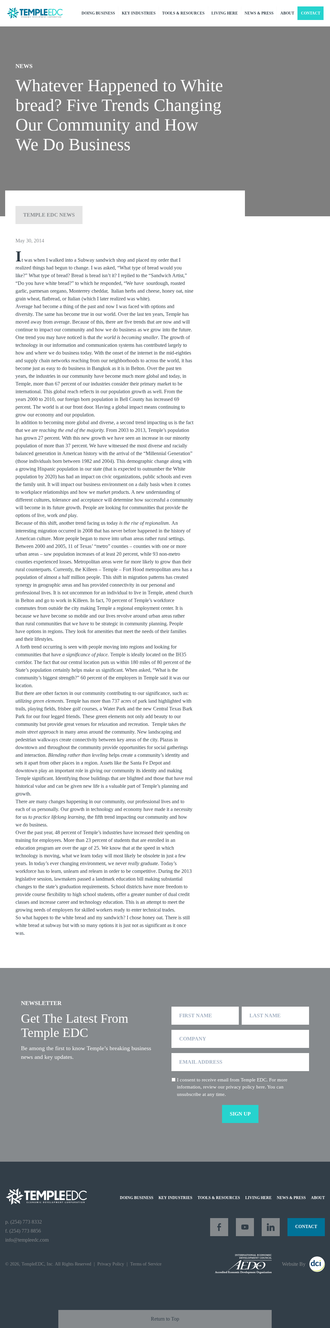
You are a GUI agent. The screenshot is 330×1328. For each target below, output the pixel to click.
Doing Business (98, 13)
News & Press (259, 13)
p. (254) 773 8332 (23, 1222)
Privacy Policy (110, 1264)
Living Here (224, 13)
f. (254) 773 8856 (23, 1231)
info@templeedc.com (27, 1240)
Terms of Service (145, 1264)
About (287, 13)
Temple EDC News (49, 215)
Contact (310, 13)
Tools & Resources (183, 13)
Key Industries (139, 13)
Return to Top (165, 1319)
